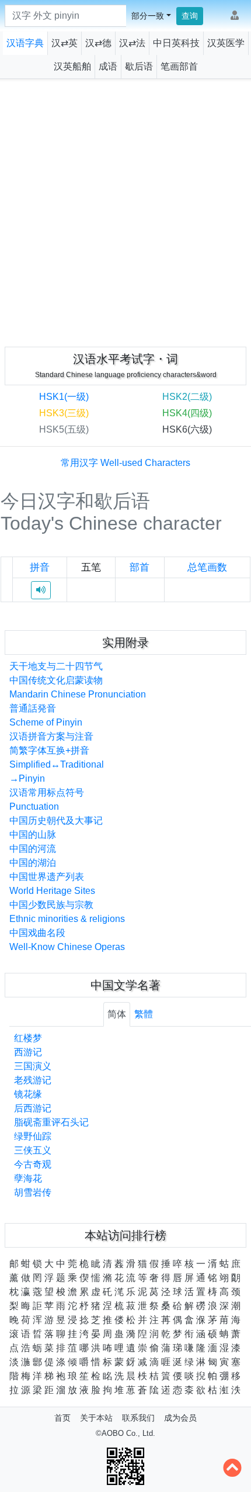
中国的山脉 (32, 835)
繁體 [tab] (143, 1014)
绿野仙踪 (32, 1136)
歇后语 (139, 66)
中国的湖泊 (32, 863)
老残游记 (32, 1080)
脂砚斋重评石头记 (51, 1122)
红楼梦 (28, 1038)
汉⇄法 (132, 43)
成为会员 (180, 1417)
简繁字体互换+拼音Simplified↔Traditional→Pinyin (56, 764)
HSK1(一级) (64, 397)
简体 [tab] (116, 1014)
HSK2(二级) (187, 397)
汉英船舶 (72, 66)
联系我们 (138, 1417)
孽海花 (28, 1178)
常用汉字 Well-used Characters (125, 463)
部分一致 (147, 15)
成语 (108, 66)
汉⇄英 (64, 43)
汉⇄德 (98, 43)
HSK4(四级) (187, 413)
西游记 (28, 1052)
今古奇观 (32, 1164)
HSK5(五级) (64, 429)
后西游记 (32, 1108)
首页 (62, 1417)
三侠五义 (32, 1150)
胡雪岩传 (32, 1192)
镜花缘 (28, 1094)
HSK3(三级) (64, 413)
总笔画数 (207, 567)
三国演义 (32, 1066)
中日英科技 (176, 43)
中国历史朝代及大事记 (56, 821)
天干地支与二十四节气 (56, 666)
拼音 (40, 567)
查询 (190, 15)
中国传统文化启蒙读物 (56, 680)
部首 (139, 567)
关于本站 (96, 1417)
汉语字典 (25, 43)
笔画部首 (179, 66)
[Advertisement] (125, 210)
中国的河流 (32, 849)
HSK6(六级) (187, 429)
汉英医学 (226, 43)
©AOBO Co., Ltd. (125, 1433)
